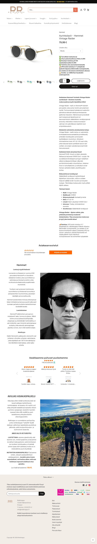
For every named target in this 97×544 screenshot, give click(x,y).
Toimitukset (56, 511)
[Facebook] (83, 485)
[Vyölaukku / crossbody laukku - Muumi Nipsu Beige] (64, 380)
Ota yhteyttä (56, 525)
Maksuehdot (56, 503)
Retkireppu (21, 537)
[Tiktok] (86, 485)
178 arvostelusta (47, 362)
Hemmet (62, 32)
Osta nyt (75, 86)
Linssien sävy (63, 47)
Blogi (54, 528)
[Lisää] (68, 81)
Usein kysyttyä (57, 522)
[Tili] (81, 9)
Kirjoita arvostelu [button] (60, 252)
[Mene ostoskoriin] (88, 9)
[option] (31, 53)
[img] (48, 361)
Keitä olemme (56, 520)
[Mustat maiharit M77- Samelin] (44, 380)
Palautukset (56, 509)
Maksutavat (56, 517)
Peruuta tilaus (56, 530)
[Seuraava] (51, 53)
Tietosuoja (55, 506)
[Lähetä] (75, 10)
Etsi (53, 500)
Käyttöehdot (56, 514)
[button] (17, 373)
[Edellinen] (9, 53)
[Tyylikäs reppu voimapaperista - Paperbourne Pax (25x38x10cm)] (24, 380)
